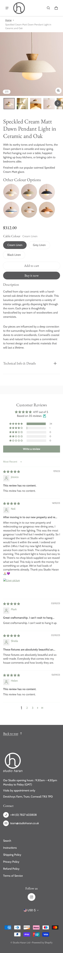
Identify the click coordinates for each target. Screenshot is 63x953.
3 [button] (32, 707)
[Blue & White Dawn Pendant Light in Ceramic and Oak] (11, 210)
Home (8, 20)
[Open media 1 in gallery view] (9, 103)
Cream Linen (14, 245)
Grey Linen (39, 245)
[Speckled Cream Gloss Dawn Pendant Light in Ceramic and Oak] (11, 192)
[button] (48, 8)
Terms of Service (13, 875)
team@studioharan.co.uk (24, 823)
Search (7, 840)
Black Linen (14, 254)
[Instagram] (31, 897)
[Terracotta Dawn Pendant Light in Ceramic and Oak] (47, 210)
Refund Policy (11, 868)
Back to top (10, 733)
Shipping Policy (12, 854)
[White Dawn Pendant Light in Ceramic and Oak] (29, 210)
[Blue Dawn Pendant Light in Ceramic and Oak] (47, 192)
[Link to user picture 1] (11, 586)
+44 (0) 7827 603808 (23, 814)
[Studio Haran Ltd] (19, 8)
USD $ (31, 910)
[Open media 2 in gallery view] (22, 103)
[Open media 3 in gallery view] (35, 103)
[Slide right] (58, 103)
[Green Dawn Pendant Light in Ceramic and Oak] (29, 192)
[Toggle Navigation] (7, 8)
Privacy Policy (11, 861)
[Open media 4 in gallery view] (49, 103)
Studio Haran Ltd (21, 942)
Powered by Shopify (42, 942)
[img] (11, 471)
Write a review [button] (31, 449)
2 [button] (27, 707)
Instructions (10, 847)
